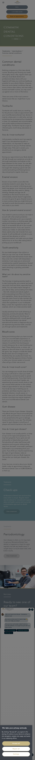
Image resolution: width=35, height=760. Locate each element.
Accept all (16, 743)
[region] (16, 742)
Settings (16, 754)
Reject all (16, 749)
